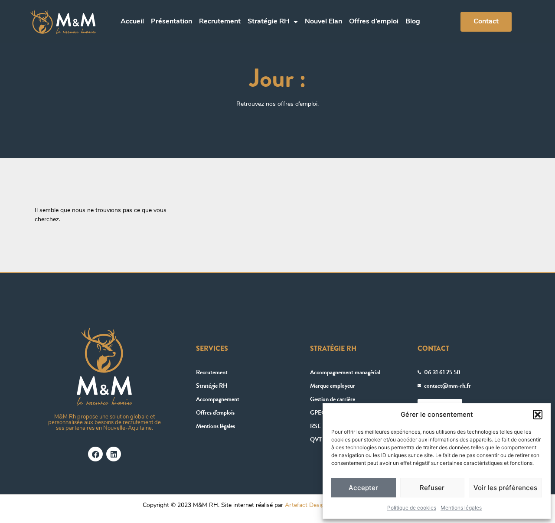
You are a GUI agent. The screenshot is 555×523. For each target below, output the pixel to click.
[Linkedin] (113, 454)
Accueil (132, 21)
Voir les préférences (505, 488)
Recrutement (220, 21)
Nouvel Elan (323, 21)
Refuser (432, 488)
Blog (412, 21)
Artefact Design (306, 505)
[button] (537, 414)
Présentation (171, 21)
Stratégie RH (268, 21)
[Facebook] (95, 454)
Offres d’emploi (373, 21)
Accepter (363, 488)
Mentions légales (461, 507)
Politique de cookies (411, 507)
